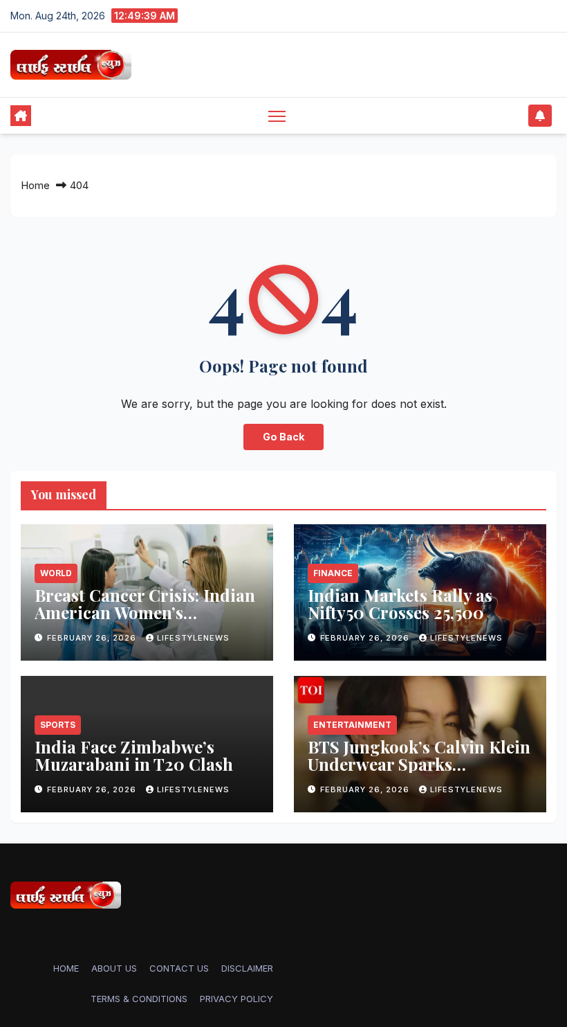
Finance (333, 573)
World (56, 573)
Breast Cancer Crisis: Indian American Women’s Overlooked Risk (145, 612)
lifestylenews (193, 638)
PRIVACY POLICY (236, 998)
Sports (57, 725)
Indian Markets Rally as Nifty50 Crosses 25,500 (400, 603)
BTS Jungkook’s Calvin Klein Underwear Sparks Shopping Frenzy (419, 763)
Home (35, 185)
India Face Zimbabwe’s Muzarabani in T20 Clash (134, 755)
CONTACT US (179, 968)
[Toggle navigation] (277, 115)
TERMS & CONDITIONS (139, 998)
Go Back (283, 437)
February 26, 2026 (93, 638)
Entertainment (352, 725)
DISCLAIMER (247, 968)
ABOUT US (114, 968)
